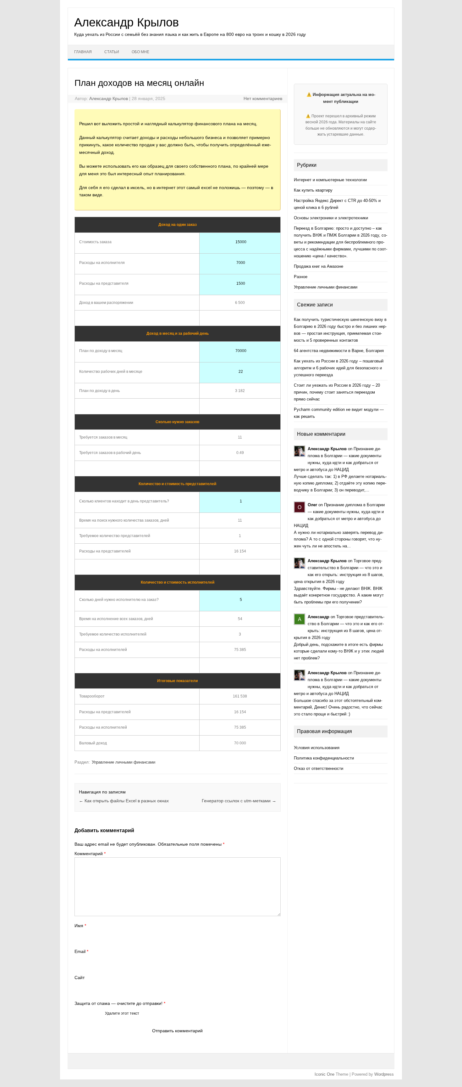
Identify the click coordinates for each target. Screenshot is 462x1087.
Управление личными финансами (123, 762)
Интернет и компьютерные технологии (330, 179)
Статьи (111, 52)
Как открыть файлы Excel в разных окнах (124, 800)
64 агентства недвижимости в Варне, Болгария (339, 350)
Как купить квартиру (313, 190)
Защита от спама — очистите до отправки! (119, 1003)
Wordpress (384, 1074)
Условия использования (316, 747)
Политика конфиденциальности (324, 758)
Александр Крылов (126, 22)
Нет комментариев (263, 98)
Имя (80, 925)
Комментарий (90, 853)
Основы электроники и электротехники (331, 218)
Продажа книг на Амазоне (318, 266)
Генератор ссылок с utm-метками (239, 800)
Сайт (79, 977)
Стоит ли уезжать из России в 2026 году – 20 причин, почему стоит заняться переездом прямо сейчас (337, 392)
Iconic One (324, 1074)
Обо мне (140, 52)
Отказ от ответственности (318, 768)
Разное (300, 276)
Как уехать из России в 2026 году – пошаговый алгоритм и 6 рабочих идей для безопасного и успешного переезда (338, 368)
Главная (83, 52)
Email (81, 951)
